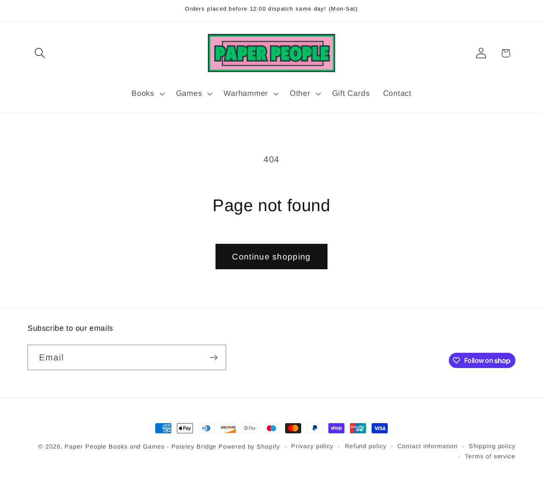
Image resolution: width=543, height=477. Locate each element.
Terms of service (490, 456)
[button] (40, 53)
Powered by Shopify (249, 446)
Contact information (427, 446)
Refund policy (365, 446)
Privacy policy (312, 446)
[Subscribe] (214, 358)
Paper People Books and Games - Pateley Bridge (140, 446)
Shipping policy (492, 446)
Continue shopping (271, 256)
